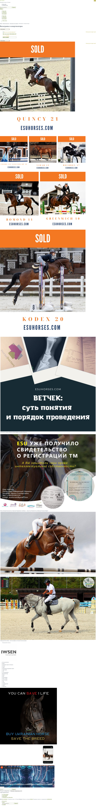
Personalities (4, 677)
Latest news (4, 11)
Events (3, 666)
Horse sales (4, 4)
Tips (3, 681)
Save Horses (4, 12)
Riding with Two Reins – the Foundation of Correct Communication (13, 640)
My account (4, 13)
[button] (48, 754)
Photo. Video (4, 678)
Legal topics (4, 669)
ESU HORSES (4, 799)
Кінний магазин (6, 23)
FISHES (31, 799)
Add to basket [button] (6, 37)
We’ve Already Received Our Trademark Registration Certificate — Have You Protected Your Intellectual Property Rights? (24, 510)
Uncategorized (5, 683)
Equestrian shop (5, 5)
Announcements (5, 662)
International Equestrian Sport (8, 668)
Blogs (3, 663)
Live (3, 671)
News (3, 675)
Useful (3, 685)
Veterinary (4, 686)
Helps (3, 667)
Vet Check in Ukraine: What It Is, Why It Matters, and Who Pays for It (13, 432)
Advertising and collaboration (7, 797)
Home (1, 23)
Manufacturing (5, 673)
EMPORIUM (49, 799)
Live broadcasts (5, 672)
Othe (3, 676)
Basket (3, 804)
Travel (3, 682)
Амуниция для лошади (14, 23)
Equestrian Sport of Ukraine (7, 664)
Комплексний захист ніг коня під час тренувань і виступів (12, 574)
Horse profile (4, 796)
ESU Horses (2, 0)
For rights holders (5, 794)
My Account (4, 801)
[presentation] (45, 762)
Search (13, 7)
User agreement (5, 795)
